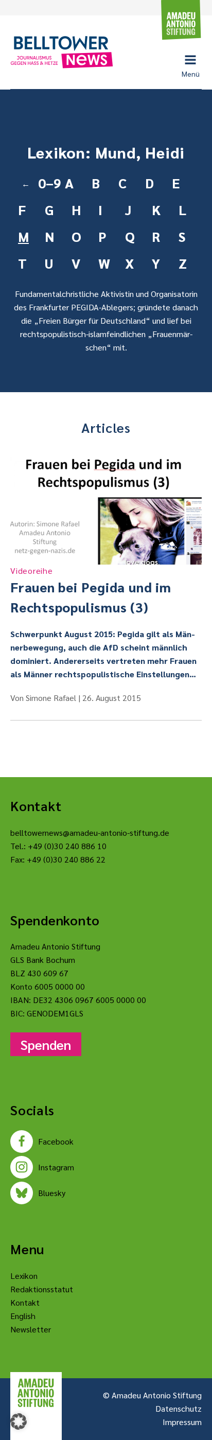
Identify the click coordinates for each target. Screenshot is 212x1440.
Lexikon (24, 1275)
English (23, 1315)
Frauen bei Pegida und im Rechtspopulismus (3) (90, 590)
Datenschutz (178, 1408)
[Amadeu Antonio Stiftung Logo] (36, 1393)
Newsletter (30, 1329)
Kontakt (25, 1302)
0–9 (47, 182)
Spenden (46, 1044)
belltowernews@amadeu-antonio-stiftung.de (89, 832)
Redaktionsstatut (41, 1289)
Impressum (182, 1421)
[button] (18, 1421)
